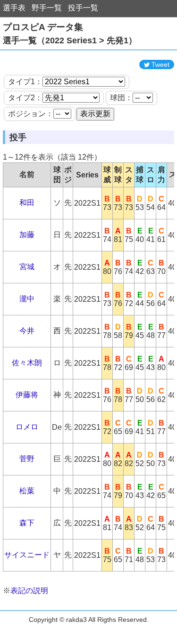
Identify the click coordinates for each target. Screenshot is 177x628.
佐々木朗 (27, 363)
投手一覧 (83, 8)
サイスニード (27, 555)
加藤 (26, 235)
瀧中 (26, 299)
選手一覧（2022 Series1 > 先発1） (70, 40)
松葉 (26, 491)
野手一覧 (47, 8)
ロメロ (27, 427)
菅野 (26, 459)
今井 (26, 331)
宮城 (26, 267)
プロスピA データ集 (43, 27)
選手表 (14, 8)
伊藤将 (27, 395)
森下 (26, 523)
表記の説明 (29, 591)
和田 (26, 203)
